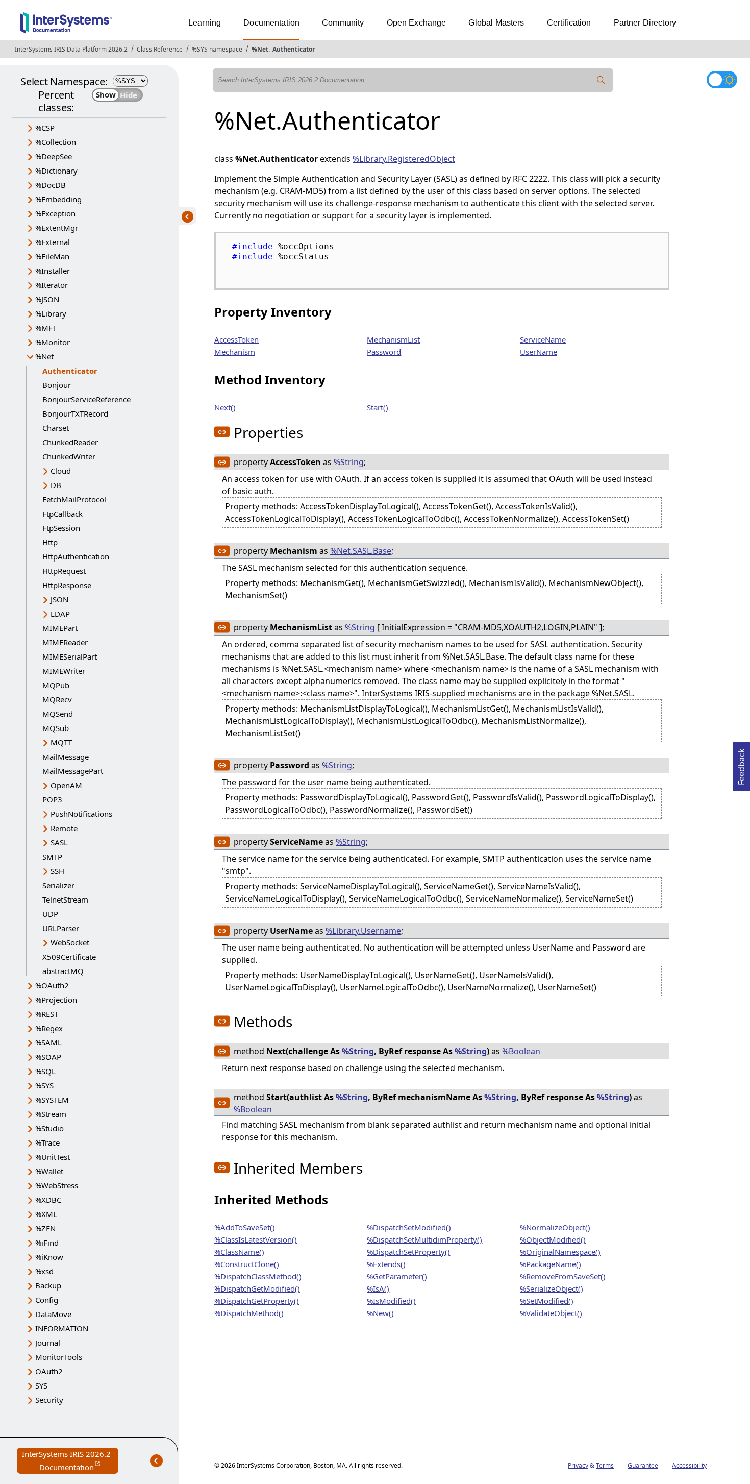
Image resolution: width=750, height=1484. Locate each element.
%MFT (46, 328)
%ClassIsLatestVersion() (255, 1239)
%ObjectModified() (553, 1239)
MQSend (57, 714)
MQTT (61, 742)
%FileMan (52, 256)
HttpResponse (66, 585)
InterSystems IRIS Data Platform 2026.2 (71, 49)
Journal (47, 1342)
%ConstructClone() (246, 1264)
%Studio (49, 1128)
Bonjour (56, 385)
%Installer (52, 270)
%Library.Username (363, 930)
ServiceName (543, 339)
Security (49, 1400)
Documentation (271, 22)
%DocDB (50, 185)
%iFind (47, 1242)
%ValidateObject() (551, 1313)
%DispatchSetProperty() (408, 1252)
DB (56, 485)
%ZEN (45, 1228)
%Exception (55, 213)
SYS (41, 1385)
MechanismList (393, 339)
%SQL (45, 1071)
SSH (57, 871)
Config (46, 1300)
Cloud (61, 471)
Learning (204, 22)
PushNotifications (81, 814)
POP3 (52, 799)
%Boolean (521, 1051)
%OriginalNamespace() (560, 1252)
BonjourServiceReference (86, 399)
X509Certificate (69, 957)
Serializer (58, 885)
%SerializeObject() (551, 1288)
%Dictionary (56, 170)
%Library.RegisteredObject (404, 158)
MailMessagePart (72, 771)
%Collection (55, 142)
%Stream (50, 1114)
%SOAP (48, 1057)
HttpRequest (64, 571)
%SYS (44, 1085)
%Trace (47, 1142)
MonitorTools (58, 1357)
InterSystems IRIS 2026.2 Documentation (70, 1461)
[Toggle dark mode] (722, 79)
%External (52, 242)
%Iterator (51, 285)
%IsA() (378, 1288)
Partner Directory (645, 22)
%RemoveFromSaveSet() (563, 1276)
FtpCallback (62, 513)
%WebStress (56, 1185)
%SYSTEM (52, 1099)
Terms (605, 1465)
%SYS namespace (217, 49)
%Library (50, 313)
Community (343, 22)
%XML (46, 1214)
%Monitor (52, 342)
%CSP (45, 128)
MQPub (55, 685)
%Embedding (58, 199)
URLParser (60, 928)
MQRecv (57, 699)
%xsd (44, 1271)
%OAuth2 (52, 985)
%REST (46, 1014)
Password (384, 352)
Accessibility (689, 1465)
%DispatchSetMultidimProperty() (424, 1239)
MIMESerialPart (69, 656)
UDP (50, 914)
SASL (59, 842)
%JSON (47, 299)
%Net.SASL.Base (360, 550)
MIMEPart (60, 628)
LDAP (60, 614)
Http (50, 542)
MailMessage (65, 756)
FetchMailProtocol (74, 499)
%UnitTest (52, 1157)
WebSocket (70, 942)
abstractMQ (63, 971)
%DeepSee (53, 156)
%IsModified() (391, 1301)
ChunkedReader (70, 442)
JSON (59, 599)
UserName (538, 352)
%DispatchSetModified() (409, 1227)
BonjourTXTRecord (75, 413)
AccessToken (236, 339)
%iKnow (49, 1257)
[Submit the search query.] (601, 80)
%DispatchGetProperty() (256, 1301)
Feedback (741, 763)
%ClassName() (239, 1252)
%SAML (48, 1042)
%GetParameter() (397, 1276)
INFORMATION (61, 1328)
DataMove (53, 1314)
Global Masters (496, 22)
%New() (380, 1313)
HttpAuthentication (75, 556)
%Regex (49, 1028)
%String (349, 462)
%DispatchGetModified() (257, 1288)
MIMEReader (65, 642)
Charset (55, 428)
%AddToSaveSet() (244, 1227)
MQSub (55, 728)
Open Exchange (416, 22)
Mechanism (234, 352)
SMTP (52, 857)
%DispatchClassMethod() (258, 1276)
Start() (377, 407)
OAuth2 (49, 1371)
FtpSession (61, 528)
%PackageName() (550, 1264)
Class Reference (160, 49)
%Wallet (49, 1171)
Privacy (578, 1465)
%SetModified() (546, 1301)
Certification (569, 22)
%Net (260, 49)
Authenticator (293, 49)
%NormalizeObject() (555, 1227)
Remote (64, 828)
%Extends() (386, 1264)
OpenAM (66, 785)
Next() (225, 407)
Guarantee (643, 1465)
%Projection (56, 999)
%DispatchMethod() (249, 1313)
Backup (48, 1285)
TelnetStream (65, 899)
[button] (222, 432)
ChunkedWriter (68, 456)
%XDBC (48, 1200)
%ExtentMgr (56, 228)
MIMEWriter (63, 671)
